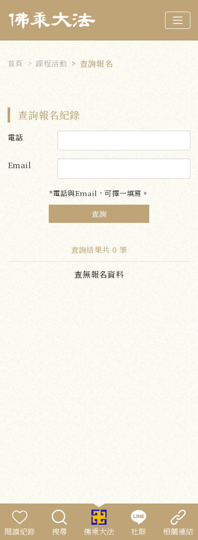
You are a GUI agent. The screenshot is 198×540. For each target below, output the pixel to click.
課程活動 (51, 63)
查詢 (99, 213)
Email (19, 165)
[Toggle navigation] (177, 20)
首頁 (15, 63)
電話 (15, 137)
